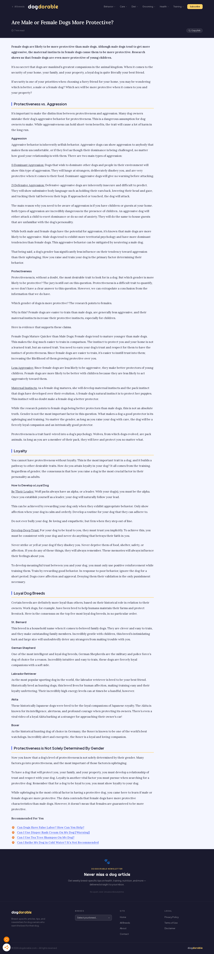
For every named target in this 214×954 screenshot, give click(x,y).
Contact (124, 934)
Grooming (147, 6)
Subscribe (195, 6)
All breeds (20, 6)
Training (177, 6)
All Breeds (125, 922)
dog (43, 6)
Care (122, 6)
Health (163, 6)
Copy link (195, 30)
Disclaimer (170, 928)
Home (123, 917)
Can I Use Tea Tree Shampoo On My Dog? (45, 837)
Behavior (108, 6)
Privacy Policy (172, 917)
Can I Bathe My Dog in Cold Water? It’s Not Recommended (58, 842)
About (123, 928)
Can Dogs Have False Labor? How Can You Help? (50, 827)
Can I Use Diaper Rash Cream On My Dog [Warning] (53, 832)
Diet (134, 6)
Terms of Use (171, 922)
